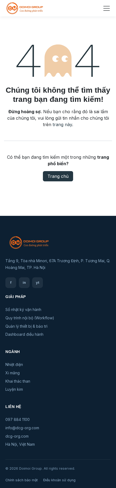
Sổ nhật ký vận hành (23, 309)
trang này (62, 124)
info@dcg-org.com (22, 427)
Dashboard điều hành (24, 334)
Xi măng (12, 373)
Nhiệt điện (14, 364)
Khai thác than (17, 381)
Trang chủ (58, 176)
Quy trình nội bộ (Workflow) (29, 318)
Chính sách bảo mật (21, 480)
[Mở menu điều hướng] (107, 8)
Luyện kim (14, 389)
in (24, 283)
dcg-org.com (17, 436)
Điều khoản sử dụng (59, 480)
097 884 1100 (17, 419)
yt (37, 283)
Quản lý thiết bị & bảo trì (26, 326)
